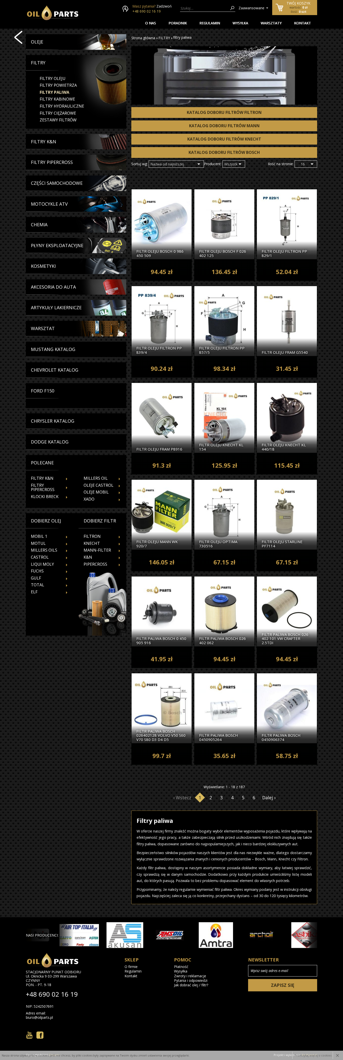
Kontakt (302, 23)
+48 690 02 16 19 (146, 11)
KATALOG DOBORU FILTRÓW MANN (224, 125)
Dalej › (268, 797)
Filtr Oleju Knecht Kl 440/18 (284, 446)
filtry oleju (53, 78)
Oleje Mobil (96, 492)
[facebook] (39, 1035)
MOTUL (38, 543)
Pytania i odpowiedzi (190, 980)
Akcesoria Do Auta (53, 287)
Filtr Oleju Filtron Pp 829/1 (284, 253)
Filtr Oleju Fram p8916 (159, 449)
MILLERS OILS (44, 550)
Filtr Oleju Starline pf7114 (282, 543)
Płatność (181, 966)
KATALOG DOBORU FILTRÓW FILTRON (224, 112)
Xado (89, 499)
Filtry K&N (43, 142)
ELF (34, 592)
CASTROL (40, 557)
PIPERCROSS (95, 564)
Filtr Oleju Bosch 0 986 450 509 (160, 253)
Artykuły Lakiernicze (56, 308)
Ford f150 (42, 391)
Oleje (37, 42)
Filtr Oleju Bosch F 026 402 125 (222, 253)
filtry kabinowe (57, 99)
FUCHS (37, 571)
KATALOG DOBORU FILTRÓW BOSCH (224, 152)
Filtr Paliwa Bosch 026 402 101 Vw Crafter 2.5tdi (285, 638)
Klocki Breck (45, 496)
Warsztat (43, 328)
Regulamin (209, 23)
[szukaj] (232, 8)
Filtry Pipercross (52, 162)
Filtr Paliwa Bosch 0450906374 (281, 737)
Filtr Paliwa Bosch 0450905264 (218, 737)
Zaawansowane (251, 8)
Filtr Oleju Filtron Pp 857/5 (222, 349)
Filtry (38, 63)
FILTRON (92, 536)
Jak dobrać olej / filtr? (191, 985)
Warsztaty (271, 23)
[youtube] (29, 1035)
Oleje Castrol (98, 485)
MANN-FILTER (97, 550)
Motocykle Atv (49, 204)
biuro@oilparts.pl (39, 1017)
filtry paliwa (54, 92)
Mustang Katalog (53, 349)
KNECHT (92, 543)
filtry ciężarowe (58, 113)
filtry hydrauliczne (62, 106)
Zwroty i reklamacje (190, 976)
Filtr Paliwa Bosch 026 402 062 (222, 640)
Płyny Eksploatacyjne (57, 245)
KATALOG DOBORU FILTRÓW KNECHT (224, 139)
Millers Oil (96, 478)
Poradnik (177, 23)
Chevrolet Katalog (54, 370)
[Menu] (18, 37)
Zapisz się (282, 985)
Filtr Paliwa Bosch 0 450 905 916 (161, 640)
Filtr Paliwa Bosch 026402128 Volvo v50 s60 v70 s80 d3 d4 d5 (161, 735)
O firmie (131, 966)
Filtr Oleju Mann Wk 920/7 (157, 543)
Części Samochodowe (57, 183)
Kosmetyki (43, 266)
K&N (88, 557)
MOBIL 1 (39, 536)
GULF (36, 578)
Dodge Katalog (50, 442)
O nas (150, 23)
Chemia (39, 225)
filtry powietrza (58, 85)
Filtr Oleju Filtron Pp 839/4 (159, 349)
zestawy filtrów (58, 120)
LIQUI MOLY (42, 564)
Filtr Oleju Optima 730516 (218, 543)
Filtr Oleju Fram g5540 (285, 352)
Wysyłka (240, 23)
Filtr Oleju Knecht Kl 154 (221, 446)
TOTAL (37, 585)
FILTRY (164, 37)
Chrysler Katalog (52, 421)
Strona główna (143, 37)
